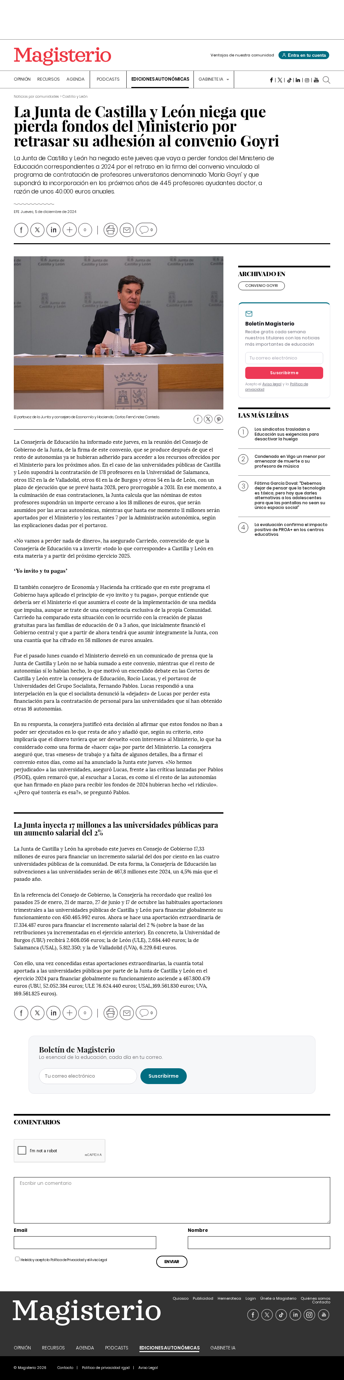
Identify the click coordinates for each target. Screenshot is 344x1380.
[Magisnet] (62, 56)
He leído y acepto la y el (63, 1259)
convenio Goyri (261, 285)
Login (251, 1298)
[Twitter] (280, 80)
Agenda (76, 79)
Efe (16, 211)
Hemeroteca (229, 1298)
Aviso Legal (98, 1259)
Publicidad (203, 1298)
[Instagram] (307, 80)
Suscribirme (284, 373)
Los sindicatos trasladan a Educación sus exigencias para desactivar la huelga (287, 434)
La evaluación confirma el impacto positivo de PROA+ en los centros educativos (291, 529)
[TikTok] (289, 80)
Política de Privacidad (67, 1259)
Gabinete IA (211, 79)
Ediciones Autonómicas (160, 79)
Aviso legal (272, 384)
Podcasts (108, 79)
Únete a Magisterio (278, 1298)
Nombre (198, 1230)
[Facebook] (271, 80)
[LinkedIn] (298, 80)
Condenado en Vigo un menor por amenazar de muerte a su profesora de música (290, 461)
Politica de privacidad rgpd (106, 1367)
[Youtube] (316, 80)
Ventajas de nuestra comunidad (242, 55)
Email (20, 1230)
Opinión (22, 79)
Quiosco (180, 1298)
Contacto (321, 1302)
